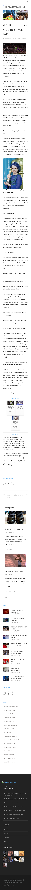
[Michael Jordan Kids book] (21, 853)
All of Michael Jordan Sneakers (18, 619)
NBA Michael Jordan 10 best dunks (13, 807)
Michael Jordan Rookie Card (11, 740)
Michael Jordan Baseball (10, 736)
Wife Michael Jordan (9, 743)
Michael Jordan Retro (9, 721)
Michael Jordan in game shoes (12, 803)
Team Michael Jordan (9, 717)
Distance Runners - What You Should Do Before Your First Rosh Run (14, 794)
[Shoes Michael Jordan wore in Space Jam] (15, 560)
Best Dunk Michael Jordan (11, 725)
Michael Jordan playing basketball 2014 (14, 811)
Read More (8, 549)
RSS (5, 841)
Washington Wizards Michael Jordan (17, 652)
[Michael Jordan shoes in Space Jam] (15, 518)
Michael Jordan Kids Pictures (12, 818)
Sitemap (6, 837)
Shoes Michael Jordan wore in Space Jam (15, 571)
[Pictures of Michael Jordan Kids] (5, 865)
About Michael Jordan (9, 762)
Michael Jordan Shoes (10, 714)
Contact (6, 833)
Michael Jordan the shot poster (19, 628)
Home (5, 829)
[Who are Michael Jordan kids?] (5, 859)
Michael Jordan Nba (9, 754)
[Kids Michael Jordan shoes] (16, 859)
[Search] (26, 597)
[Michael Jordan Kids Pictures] (21, 859)
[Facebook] (4, 483)
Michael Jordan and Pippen (19, 644)
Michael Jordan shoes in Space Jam (15, 529)
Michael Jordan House (10, 747)
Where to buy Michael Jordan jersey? (18, 669)
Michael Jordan (8, 732)
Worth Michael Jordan (10, 751)
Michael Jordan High (9, 710)
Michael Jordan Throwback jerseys (19, 636)
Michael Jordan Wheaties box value (13, 814)
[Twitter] (8, 483)
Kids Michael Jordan (20, 38)
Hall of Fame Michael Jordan (17, 661)
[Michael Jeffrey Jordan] (14, 7)
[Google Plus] (12, 483)
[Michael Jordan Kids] (10, 859)
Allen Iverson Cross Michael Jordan (17, 678)
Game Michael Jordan (9, 758)
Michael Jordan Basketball (11, 706)
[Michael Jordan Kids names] (16, 853)
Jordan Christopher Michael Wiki (17, 611)
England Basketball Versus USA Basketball (15, 799)
